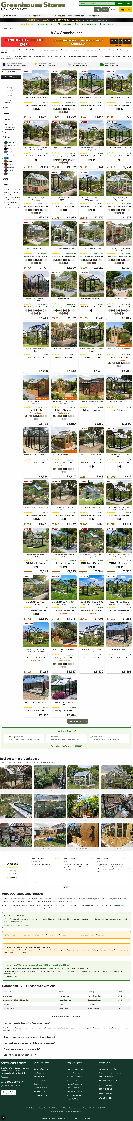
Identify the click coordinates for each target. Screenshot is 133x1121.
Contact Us (38, 1084)
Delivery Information (41, 1069)
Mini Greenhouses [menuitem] (94, 16)
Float (6, 132)
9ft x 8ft (7, 100)
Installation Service (41, 1073)
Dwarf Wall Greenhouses (13, 200)
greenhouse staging (37, 908)
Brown (10, 161)
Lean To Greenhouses (12, 197)
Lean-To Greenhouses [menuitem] (56, 16)
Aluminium (12, 146)
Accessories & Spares (74, 1091)
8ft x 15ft (8, 98)
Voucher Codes (39, 1091)
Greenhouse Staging (73, 1095)
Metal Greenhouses (12, 190)
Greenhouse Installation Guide (110, 1073)
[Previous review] (26, 870)
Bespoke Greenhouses (74, 1084)
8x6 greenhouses (55, 901)
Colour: (6, 137)
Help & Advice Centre (41, 1080)
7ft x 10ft (8, 88)
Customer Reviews (40, 1088)
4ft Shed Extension (11, 202)
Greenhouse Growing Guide (109, 1080)
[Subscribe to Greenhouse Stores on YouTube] (110, 1098)
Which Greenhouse (106, 1076)
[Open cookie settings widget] (3, 1117)
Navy (10, 170)
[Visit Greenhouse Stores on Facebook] (100, 1098)
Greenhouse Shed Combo (13, 205)
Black (10, 149)
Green (10, 142)
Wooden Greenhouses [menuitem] (34, 16)
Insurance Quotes (40, 1095)
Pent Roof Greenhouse (13, 207)
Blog (97, 9)
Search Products (123, 3)
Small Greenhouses (73, 1088)
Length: (6, 113)
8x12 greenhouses (116, 905)
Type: (5, 184)
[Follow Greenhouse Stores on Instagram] (107, 1098)
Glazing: (7, 119)
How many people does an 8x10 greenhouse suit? (27, 1023)
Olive (10, 174)
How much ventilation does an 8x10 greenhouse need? (29, 1043)
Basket (125, 9)
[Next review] (130, 870)
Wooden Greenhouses (12, 192)
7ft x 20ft (8, 103)
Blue (9, 158)
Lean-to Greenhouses (74, 1076)
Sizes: (5, 82)
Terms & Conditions (48, 1118)
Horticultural (9, 125)
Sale (114, 9)
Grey (10, 152)
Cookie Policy (76, 1118)
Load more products (78, 721)
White (10, 155)
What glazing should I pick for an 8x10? (22, 1049)
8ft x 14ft (8, 95)
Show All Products (11, 77)
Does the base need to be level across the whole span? (29, 1037)
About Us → (5, 1077)
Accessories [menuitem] (110, 16)
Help (105, 9)
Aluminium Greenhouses (75, 1069)
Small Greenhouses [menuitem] (76, 16)
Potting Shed (9, 195)
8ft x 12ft (8, 93)
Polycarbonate (10, 130)
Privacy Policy (63, 1118)
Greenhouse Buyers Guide (108, 1069)
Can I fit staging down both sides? (20, 1054)
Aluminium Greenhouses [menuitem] (11, 16)
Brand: (6, 178)
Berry (10, 164)
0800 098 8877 (76, 746)
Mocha (10, 167)
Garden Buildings (72, 1099)
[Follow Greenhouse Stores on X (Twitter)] (104, 1098)
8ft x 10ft (8, 90)
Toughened (9, 127)
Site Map (86, 1118)
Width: (6, 107)
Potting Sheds (71, 1080)
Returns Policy (39, 1076)
